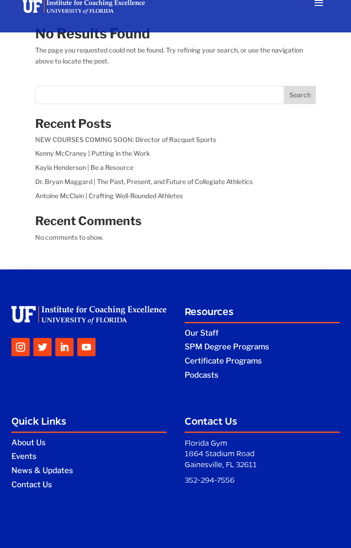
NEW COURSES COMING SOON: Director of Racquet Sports (125, 139)
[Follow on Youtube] (86, 347)
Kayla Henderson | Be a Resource (84, 167)
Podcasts (201, 374)
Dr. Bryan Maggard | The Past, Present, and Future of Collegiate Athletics (144, 181)
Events (24, 456)
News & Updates (42, 470)
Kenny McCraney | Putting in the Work (92, 153)
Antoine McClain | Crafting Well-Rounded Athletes (109, 196)
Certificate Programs (223, 360)
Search (300, 95)
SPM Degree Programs (227, 346)
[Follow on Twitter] (42, 347)
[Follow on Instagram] (20, 347)
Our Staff (201, 332)
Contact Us (31, 484)
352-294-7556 (209, 480)
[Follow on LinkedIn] (64, 347)
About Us (28, 442)
